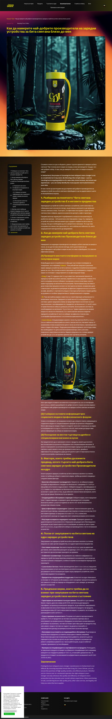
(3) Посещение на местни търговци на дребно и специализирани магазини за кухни (21, 204)
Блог (89, 4)
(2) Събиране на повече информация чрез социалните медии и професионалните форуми (21, 195)
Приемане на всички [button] (9, 714)
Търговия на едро (51, 4)
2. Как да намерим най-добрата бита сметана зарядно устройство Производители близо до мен (19, 180)
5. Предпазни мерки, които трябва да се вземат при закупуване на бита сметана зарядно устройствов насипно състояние (20, 227)
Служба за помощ (79, 4)
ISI (42, 297)
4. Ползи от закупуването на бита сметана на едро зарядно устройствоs (19, 219)
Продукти (40, 4)
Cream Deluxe (47, 320)
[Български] (104, 6)
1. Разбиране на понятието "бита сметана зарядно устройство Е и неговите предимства (19, 173)
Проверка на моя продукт (57, 7)
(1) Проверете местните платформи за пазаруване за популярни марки (20, 188)
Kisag (44, 276)
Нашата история (28, 4)
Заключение (14, 232)
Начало (9, 19)
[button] (29, 166)
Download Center (65, 4)
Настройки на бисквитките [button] (10, 711)
